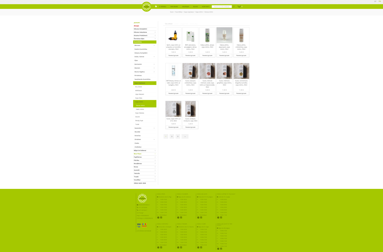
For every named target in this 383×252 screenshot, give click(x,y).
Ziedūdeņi (138, 147)
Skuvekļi (137, 132)
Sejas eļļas (138, 98)
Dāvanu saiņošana (140, 32)
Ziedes (137, 143)
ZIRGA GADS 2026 (140, 183)
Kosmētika (178, 12)
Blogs (195, 6)
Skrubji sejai (139, 120)
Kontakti (205, 6)
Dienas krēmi (140, 105)
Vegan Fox (184, 24)
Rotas (136, 167)
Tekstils (137, 173)
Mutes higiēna (140, 72)
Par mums (174, 6)
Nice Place (137, 154)
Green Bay (193, 24)
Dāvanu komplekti (140, 29)
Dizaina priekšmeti (140, 35)
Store (172, 12)
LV (375, 1)
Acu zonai (138, 87)
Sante (176, 24)
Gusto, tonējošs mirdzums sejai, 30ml (190, 120)
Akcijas (136, 26)
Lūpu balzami (139, 94)
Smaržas (138, 136)
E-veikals (162, 6)
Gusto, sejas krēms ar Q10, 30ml (173, 120)
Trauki (136, 177)
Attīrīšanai (138, 90)
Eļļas (136, 60)
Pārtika (136, 160)
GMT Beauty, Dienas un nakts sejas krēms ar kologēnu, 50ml (173, 83)
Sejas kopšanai (189, 12)
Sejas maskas (139, 113)
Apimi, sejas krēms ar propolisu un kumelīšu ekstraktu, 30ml (173, 47)
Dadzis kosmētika (141, 49)
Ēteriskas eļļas (139, 39)
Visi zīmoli (168, 24)
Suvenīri (137, 170)
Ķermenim (138, 64)
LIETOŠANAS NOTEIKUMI (144, 231)
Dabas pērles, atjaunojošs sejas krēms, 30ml (224, 47)
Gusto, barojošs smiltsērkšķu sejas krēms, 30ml (190, 83)
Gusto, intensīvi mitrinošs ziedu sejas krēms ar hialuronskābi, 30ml (207, 84)
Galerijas (185, 6)
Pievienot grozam (173, 55)
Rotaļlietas (138, 163)
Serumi (137, 117)
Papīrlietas (138, 157)
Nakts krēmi (140, 109)
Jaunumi (137, 23)
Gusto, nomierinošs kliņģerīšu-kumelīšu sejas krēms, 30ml (241, 83)
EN (380, 1)
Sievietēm (138, 128)
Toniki (137, 124)
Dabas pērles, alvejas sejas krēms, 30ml (207, 46)
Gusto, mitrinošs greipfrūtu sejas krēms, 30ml (224, 83)
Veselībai (137, 180)
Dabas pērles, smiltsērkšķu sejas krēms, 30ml (241, 47)
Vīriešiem (138, 139)
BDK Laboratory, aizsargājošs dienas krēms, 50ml (190, 47)
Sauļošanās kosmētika (142, 79)
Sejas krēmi (199, 12)
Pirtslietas (138, 75)
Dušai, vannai (139, 57)
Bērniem (137, 45)
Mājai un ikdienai (140, 150)
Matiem (137, 68)
